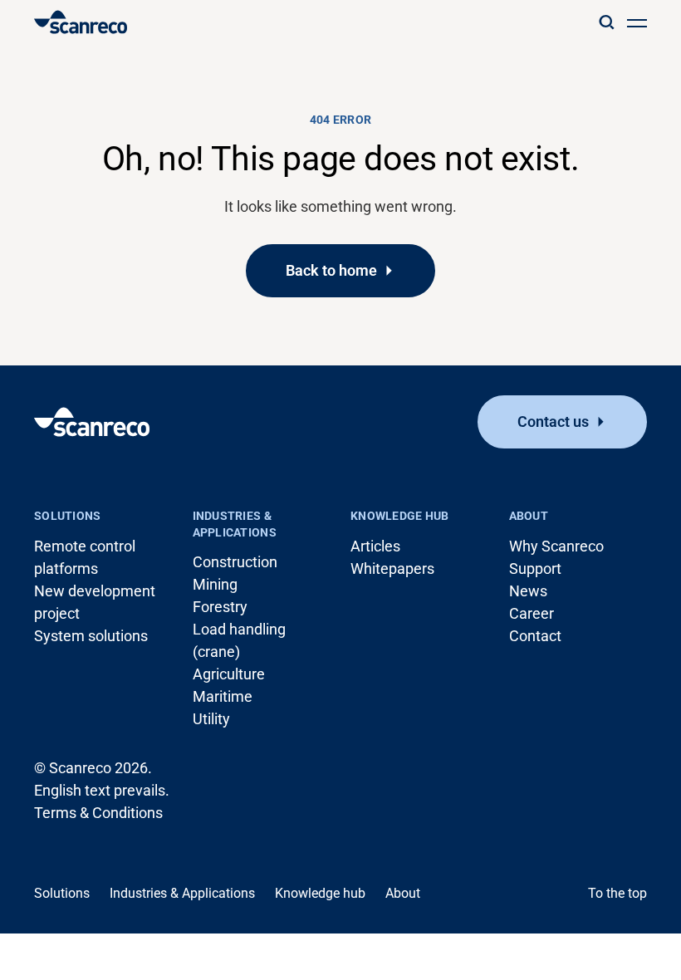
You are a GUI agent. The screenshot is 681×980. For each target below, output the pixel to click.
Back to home (331, 270)
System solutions (91, 635)
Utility (211, 719)
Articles (375, 546)
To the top (617, 893)
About (528, 515)
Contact (535, 635)
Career (531, 613)
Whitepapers (392, 568)
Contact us (553, 421)
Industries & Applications (235, 524)
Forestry (220, 606)
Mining (215, 584)
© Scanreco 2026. (93, 768)
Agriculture (229, 674)
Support (535, 568)
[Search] (606, 22)
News (528, 591)
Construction (235, 562)
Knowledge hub (399, 515)
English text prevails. (101, 790)
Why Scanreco (556, 546)
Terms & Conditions (98, 812)
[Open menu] (637, 22)
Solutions (67, 515)
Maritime (222, 696)
